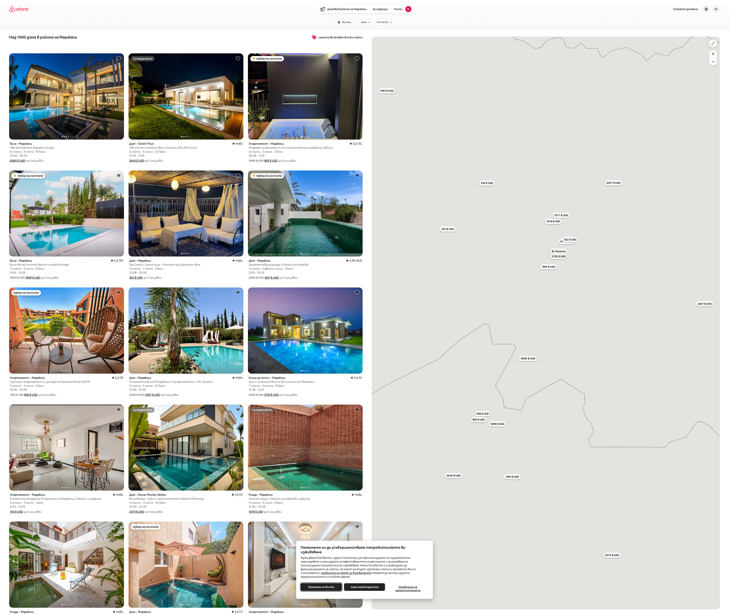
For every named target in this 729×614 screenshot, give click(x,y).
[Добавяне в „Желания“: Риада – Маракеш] (357, 409)
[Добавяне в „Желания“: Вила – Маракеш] (119, 58)
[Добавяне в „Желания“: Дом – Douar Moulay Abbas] (238, 409)
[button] (17, 161)
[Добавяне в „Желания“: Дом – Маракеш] (238, 175)
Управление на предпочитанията (408, 588)
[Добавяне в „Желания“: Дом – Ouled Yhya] (238, 58)
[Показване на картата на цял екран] (713, 43)
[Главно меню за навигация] (716, 9)
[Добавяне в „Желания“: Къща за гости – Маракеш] (357, 292)
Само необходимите (365, 587)
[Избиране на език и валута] (706, 9)
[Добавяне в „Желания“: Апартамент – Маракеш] (357, 58)
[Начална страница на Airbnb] (18, 9)
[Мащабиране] (713, 54)
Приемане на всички (321, 587)
